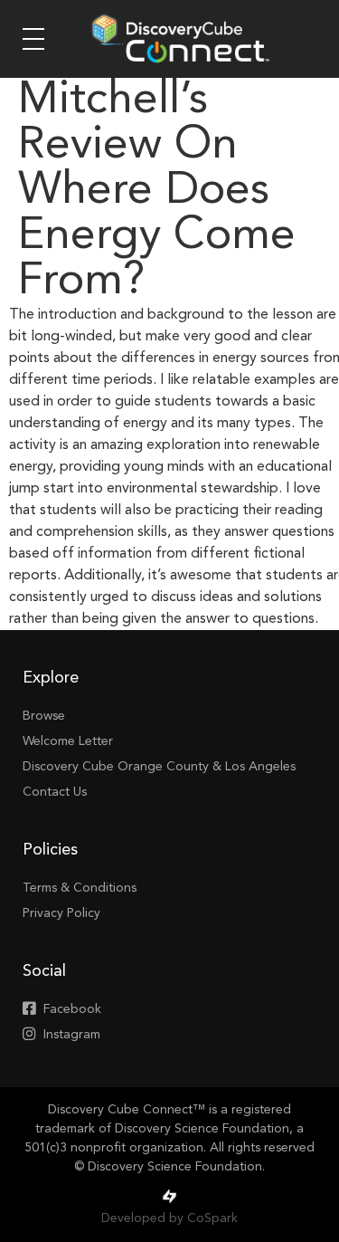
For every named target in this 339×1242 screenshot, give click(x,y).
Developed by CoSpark (169, 1218)
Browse (44, 716)
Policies (50, 850)
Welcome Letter (68, 741)
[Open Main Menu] (33, 39)
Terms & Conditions (80, 888)
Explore (51, 678)
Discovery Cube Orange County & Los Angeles (159, 766)
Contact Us (55, 792)
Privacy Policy (61, 913)
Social (44, 971)
